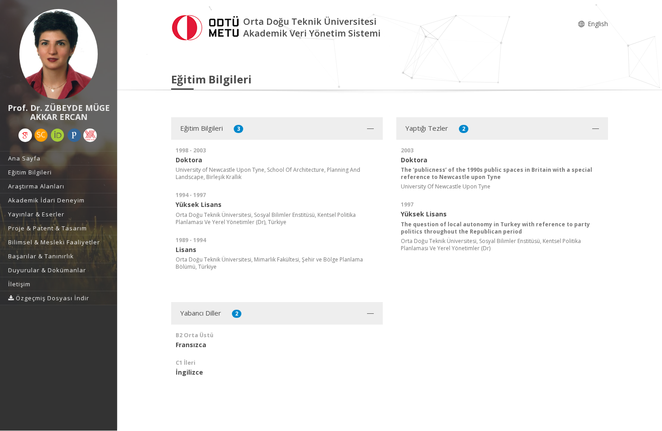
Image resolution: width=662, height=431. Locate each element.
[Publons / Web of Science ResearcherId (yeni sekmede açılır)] (74, 135)
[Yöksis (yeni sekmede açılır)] (90, 135)
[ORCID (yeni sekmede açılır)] (57, 135)
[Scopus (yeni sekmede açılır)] (41, 135)
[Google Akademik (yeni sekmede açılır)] (25, 135)
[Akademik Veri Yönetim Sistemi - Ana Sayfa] (207, 26)
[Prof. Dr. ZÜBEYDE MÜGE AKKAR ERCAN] (58, 54)
